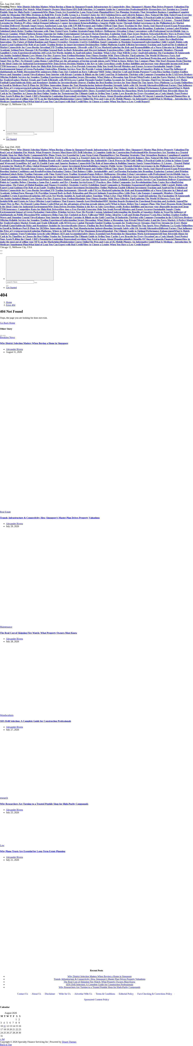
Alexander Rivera (14, 349)
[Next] (4, 335)
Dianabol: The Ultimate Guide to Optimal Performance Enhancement (138, 88)
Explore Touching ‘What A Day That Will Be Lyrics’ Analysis (115, 52)
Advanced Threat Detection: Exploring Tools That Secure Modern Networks (119, 34)
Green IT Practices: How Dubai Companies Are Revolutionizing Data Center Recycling (131, 39)
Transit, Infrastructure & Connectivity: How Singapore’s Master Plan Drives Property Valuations (135, 6)
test (180, 63)
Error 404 (10, 305)
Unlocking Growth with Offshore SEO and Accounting (54, 90)
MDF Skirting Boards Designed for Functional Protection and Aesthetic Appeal (143, 58)
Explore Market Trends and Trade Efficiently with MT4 (40, 80)
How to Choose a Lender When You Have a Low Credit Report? (117, 101)
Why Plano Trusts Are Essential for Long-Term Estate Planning (75, 12)
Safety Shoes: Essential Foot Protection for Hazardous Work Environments (120, 90)
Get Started (11, 139)
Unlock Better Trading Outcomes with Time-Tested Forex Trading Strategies (48, 31)
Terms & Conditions (105, 994)
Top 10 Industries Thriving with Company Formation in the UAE (143, 74)
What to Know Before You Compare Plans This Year (138, 61)
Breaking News (7, 337)
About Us (36, 994)
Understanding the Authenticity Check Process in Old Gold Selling (109, 17)
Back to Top (6, 1044)
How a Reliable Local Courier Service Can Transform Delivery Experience (150, 36)
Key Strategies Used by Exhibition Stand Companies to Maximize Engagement (104, 42)
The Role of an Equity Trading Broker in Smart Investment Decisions (59, 44)
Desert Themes (69, 1042)
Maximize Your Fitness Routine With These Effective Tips (104, 55)
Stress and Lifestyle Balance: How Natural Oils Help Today (145, 15)
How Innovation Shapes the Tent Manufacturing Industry (74, 85)
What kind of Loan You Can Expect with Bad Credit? (56, 101)
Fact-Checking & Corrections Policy (154, 994)
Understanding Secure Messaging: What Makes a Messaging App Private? (100, 77)
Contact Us (22, 994)
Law (2, 845)
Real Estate (5, 512)
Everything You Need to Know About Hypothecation (102, 96)
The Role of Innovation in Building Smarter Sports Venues (121, 20)
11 (4, 1026)
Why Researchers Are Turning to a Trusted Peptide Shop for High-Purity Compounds (44, 804)
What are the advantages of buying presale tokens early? (82, 61)
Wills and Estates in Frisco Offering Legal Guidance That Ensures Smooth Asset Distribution (55, 58)
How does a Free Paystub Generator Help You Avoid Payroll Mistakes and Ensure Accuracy (106, 66)
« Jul (2, 1039)
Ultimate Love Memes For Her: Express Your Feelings (47, 55)
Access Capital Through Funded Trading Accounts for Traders (101, 80)
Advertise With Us (83, 994)
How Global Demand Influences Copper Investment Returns (58, 23)
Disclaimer (50, 994)
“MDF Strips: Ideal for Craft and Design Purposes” (124, 71)
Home (9, 302)
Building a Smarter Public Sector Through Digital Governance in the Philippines (130, 23)
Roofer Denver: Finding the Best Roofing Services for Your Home (104, 82)
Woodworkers (6, 715)
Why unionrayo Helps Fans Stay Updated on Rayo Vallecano (66, 71)
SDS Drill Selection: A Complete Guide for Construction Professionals (108, 9)
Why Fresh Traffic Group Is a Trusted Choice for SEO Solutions (82, 15)
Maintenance (6, 627)
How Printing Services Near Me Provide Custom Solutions (82, 69)
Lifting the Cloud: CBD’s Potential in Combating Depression (44, 96)
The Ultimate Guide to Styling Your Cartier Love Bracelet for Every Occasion (113, 93)
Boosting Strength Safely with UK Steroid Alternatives (131, 85)
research (4, 798)
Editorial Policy (126, 994)
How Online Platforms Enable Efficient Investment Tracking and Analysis (132, 44)
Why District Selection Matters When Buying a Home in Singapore (51, 6)
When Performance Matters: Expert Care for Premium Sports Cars (77, 36)
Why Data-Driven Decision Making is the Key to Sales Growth (80, 63)
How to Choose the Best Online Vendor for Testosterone (45, 93)
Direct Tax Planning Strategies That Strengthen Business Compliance (143, 12)
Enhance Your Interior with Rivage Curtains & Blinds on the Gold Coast (73, 74)
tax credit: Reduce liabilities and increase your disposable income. (145, 63)
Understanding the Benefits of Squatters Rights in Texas (140, 69)
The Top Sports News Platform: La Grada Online (162, 82)
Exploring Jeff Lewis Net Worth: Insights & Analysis (57, 52)
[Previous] (1, 335)
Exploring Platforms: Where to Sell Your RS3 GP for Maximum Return (66, 88)
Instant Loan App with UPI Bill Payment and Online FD (78, 25)
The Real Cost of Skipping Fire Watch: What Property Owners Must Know (38, 633)
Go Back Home (7, 323)
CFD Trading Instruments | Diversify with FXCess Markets (79, 47)
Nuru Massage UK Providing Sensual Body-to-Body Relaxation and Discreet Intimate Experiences (69, 50)
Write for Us (65, 994)
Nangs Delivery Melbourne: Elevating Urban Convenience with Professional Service (131, 31)
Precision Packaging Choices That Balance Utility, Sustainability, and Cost (80, 28)
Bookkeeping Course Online (74, 99)
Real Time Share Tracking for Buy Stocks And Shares (134, 25)
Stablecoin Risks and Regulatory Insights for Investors (43, 82)
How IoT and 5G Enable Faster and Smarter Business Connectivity (56, 20)
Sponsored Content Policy (96, 999)
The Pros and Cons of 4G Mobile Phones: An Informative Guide (122, 99)
